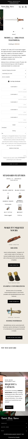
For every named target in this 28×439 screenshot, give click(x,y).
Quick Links (5, 427)
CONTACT (4, 423)
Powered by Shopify (14, 437)
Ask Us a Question (6, 77)
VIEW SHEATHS (14, 265)
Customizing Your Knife (7, 73)
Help (2, 430)
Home (13, 34)
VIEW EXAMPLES (14, 301)
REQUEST (9, 407)
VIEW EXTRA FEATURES (14, 337)
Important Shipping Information (9, 70)
